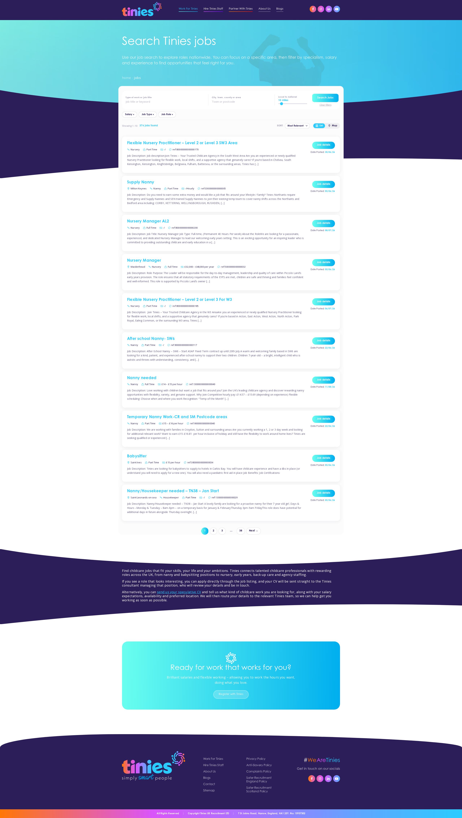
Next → (253, 531)
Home (126, 78)
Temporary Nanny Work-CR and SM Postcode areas (177, 417)
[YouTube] (337, 9)
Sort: (280, 126)
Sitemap (209, 790)
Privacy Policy (256, 759)
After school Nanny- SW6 (151, 339)
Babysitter (137, 456)
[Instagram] (321, 9)
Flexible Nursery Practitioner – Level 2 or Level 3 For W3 (179, 300)
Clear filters (325, 105)
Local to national (287, 97)
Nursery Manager (144, 261)
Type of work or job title (139, 98)
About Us (209, 771)
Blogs (206, 778)
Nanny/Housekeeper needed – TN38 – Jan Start (173, 491)
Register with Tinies (231, 694)
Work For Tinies (213, 759)
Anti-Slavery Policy (259, 765)
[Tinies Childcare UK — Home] (142, 9)
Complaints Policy (258, 771)
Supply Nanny (140, 182)
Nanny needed (141, 378)
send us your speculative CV (179, 592)
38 (240, 531)
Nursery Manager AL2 (148, 222)
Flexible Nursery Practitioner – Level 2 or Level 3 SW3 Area (182, 143)
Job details (323, 145)
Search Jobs (325, 97)
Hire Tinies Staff (213, 765)
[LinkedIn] (329, 9)
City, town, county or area (226, 98)
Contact (209, 784)
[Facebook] (313, 9)
